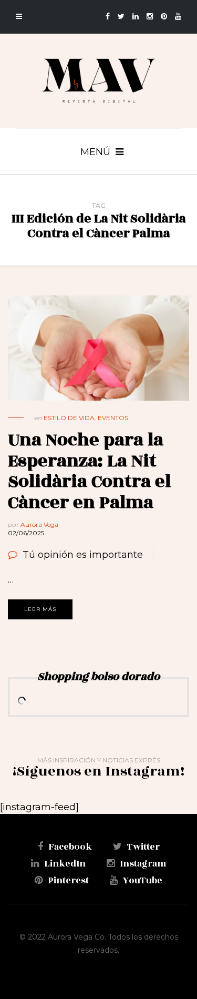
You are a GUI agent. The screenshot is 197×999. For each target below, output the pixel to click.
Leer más (40, 609)
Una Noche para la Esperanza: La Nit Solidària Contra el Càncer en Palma (89, 471)
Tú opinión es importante (83, 554)
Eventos (113, 418)
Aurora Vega (39, 524)
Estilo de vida (69, 418)
